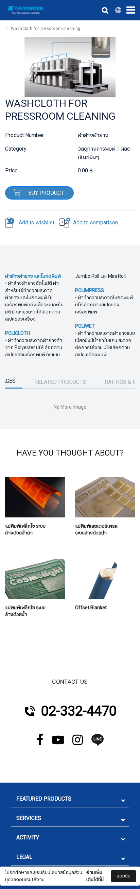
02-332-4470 (79, 711)
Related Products (60, 382)
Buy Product (45, 193)
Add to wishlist (36, 223)
